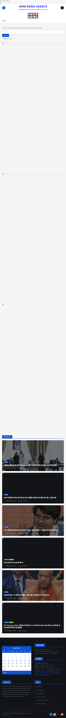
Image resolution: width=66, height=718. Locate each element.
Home (4, 20)
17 (4, 663)
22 (25, 663)
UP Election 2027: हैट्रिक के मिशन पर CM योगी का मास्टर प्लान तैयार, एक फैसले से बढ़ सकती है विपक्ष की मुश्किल (32, 626)
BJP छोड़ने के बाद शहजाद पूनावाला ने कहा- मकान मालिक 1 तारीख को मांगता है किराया (31, 530)
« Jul (4, 672)
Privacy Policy (41, 697)
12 (12, 660)
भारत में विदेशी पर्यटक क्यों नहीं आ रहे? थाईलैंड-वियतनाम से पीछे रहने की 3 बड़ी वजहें (30, 497)
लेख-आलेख (11, 559)
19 (12, 663)
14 (21, 660)
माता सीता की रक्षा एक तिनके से (13, 562)
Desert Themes (6, 715)
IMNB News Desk (11, 468)
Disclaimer (40, 690)
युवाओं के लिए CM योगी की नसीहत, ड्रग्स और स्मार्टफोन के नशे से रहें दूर (26, 595)
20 (16, 663)
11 (8, 660)
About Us (39, 686)
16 (29, 660)
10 (4, 660)
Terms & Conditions (43, 700)
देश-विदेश (6, 462)
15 (25, 660)
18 (8, 663)
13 (16, 660)
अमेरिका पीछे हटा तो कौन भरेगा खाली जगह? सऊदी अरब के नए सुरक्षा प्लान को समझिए (30, 465)
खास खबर (6, 622)
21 (21, 663)
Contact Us (40, 693)
